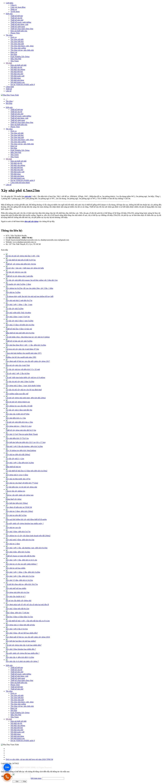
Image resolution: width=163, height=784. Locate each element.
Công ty (14, 5)
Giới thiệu (9, 3)
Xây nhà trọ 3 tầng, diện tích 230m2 (19, 511)
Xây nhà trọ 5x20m (13, 292)
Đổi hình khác (36, 778)
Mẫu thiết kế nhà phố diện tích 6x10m (20, 333)
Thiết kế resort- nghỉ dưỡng (21, 22)
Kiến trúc (9, 14)
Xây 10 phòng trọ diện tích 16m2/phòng (21, 450)
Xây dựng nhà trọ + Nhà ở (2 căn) (19, 426)
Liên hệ (8, 91)
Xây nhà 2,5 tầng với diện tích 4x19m (20, 325)
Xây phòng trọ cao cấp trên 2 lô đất (19, 406)
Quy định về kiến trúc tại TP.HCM (19, 507)
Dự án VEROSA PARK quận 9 (23, 84)
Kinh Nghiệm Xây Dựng (20, 57)
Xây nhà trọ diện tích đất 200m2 (18, 455)
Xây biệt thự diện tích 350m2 (17, 503)
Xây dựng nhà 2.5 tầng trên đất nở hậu (20, 625)
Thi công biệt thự (17, 42)
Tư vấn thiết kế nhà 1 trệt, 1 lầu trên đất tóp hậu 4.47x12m (28, 621)
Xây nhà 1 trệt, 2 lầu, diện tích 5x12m (20, 576)
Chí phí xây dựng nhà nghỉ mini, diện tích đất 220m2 (26, 398)
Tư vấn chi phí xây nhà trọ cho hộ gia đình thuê (24, 390)
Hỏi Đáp (14, 54)
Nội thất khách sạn (18, 82)
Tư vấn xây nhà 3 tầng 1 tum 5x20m (19, 321)
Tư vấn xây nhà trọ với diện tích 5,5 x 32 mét (23, 369)
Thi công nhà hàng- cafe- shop (22, 46)
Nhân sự (14, 9)
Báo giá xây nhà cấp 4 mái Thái (18, 365)
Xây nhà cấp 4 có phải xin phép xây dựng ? (22, 661)
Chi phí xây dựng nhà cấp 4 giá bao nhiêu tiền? (23, 645)
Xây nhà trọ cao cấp (13, 528)
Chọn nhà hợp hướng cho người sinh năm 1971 (24, 353)
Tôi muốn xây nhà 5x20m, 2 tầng (18, 284)
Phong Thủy (15, 33)
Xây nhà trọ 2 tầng (13, 544)
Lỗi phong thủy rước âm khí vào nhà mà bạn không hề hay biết (29, 296)
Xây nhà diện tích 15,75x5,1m (17, 438)
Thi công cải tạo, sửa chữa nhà (22, 50)
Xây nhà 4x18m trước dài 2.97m (18, 479)
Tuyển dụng (15, 11)
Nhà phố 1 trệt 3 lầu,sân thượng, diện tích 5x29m (24, 446)
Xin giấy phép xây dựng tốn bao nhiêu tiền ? (22, 653)
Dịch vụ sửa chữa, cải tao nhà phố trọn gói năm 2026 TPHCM (29, 759)
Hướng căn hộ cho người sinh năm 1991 (21, 357)
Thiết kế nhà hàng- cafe (19, 24)
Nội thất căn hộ (16, 67)
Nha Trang (15, 61)
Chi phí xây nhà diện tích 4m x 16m (19, 422)
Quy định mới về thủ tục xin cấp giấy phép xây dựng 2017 (28, 361)
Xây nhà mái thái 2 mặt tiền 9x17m (19, 300)
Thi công (9, 35)
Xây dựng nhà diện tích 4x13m (17, 592)
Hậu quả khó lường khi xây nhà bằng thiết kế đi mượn (26, 519)
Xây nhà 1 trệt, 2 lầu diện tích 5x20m (20, 463)
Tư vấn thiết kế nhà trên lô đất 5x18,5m (21, 260)
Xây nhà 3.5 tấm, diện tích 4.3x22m (19, 580)
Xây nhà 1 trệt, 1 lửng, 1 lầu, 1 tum (19, 305)
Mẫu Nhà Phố (16, 59)
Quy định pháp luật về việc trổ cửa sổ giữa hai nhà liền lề (27, 605)
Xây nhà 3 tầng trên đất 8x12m (17, 609)
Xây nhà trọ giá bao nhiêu (15, 568)
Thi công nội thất (17, 39)
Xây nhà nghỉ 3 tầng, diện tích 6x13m (20, 540)
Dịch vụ (14, 37)
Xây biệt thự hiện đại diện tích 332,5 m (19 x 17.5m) (25, 442)
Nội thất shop (16, 78)
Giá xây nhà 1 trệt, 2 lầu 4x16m (18, 373)
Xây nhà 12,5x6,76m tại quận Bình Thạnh (22, 434)
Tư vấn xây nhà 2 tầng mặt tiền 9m (19, 410)
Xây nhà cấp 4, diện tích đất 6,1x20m (20, 657)
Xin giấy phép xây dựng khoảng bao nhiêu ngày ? (25, 523)
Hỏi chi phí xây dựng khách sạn (18, 402)
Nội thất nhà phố (17, 74)
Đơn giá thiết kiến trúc (19, 31)
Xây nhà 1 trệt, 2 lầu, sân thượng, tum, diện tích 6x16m (26, 548)
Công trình (10, 87)
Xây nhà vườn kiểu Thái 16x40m (18, 313)
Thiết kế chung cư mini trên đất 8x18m (20, 556)
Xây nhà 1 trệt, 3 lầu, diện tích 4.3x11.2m (21, 560)
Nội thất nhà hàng (17, 80)
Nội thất (9, 63)
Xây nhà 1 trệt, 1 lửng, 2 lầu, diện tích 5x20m (23, 572)
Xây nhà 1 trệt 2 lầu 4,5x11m (17, 629)
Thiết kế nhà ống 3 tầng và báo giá (19, 329)
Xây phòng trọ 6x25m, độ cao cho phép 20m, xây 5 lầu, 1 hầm (29, 288)
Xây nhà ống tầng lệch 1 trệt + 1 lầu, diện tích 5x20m (26, 345)
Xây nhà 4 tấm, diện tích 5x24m (18, 552)
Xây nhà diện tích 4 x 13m (16, 418)
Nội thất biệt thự (17, 72)
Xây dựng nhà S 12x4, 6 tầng (17, 475)
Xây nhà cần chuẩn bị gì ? (15, 596)
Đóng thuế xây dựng (13, 499)
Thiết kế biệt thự (17, 16)
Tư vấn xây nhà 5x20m (14, 309)
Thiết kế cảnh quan (18, 27)
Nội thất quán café (17, 76)
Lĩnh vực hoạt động (18, 7)
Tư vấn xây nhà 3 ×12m (15, 459)
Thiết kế (9, 89)
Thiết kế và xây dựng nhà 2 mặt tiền (19, 276)
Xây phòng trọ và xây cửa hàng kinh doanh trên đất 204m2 (28, 536)
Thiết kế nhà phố (17, 20)
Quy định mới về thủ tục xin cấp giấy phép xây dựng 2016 (28, 637)
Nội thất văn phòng (18, 69)
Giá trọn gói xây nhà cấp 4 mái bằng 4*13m (22, 349)
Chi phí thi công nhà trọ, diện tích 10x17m (22, 584)
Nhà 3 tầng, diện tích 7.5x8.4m (17, 613)
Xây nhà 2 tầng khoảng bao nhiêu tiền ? (21, 649)
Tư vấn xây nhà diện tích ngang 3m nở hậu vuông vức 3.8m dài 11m (32, 280)
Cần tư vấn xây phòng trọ (15, 491)
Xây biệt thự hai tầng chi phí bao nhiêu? (21, 641)
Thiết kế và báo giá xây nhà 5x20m (19, 341)
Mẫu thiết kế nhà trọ (13, 467)
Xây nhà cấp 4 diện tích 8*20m (17, 414)
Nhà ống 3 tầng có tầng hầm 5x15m (19, 617)
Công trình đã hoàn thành (20, 183)
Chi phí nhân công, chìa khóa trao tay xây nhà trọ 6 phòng (28, 337)
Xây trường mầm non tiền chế (17, 394)
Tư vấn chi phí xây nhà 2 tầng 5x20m (20, 382)
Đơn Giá (14, 52)
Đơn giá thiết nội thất (18, 65)
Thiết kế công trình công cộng (22, 29)
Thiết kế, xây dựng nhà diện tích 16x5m (21, 264)
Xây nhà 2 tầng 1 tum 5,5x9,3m (18, 317)
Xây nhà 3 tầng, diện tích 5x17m (18, 532)
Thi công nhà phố (17, 44)
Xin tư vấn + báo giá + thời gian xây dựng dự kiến (25, 268)
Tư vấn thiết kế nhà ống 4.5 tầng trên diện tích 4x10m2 (26, 471)
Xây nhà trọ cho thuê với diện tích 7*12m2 (22, 483)
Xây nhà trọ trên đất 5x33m (16, 515)
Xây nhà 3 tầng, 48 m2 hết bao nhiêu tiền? (22, 633)
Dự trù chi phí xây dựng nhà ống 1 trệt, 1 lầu (22, 256)
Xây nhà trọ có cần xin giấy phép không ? (21, 564)
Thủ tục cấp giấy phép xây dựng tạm (19, 495)
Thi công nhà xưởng (18, 48)
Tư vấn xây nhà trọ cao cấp (16, 272)
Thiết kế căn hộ (16, 18)
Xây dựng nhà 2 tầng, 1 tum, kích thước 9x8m (23, 386)
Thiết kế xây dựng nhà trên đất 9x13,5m (21, 430)
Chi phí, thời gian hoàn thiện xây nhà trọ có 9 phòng (25, 377)
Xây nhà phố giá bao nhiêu (16, 588)
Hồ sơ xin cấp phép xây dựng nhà (18, 601)
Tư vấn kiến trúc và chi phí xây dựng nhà (21, 487)
